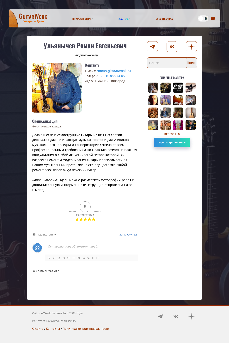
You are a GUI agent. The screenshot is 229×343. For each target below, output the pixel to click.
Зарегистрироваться (172, 142)
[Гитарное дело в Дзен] (191, 316)
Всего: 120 (172, 134)
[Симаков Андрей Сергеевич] (190, 125)
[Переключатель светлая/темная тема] (203, 18)
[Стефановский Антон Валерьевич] (165, 100)
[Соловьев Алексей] (190, 112)
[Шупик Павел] (165, 112)
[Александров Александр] (153, 100)
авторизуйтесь (128, 234)
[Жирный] (48, 258)
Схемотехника (164, 18)
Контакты (53, 329)
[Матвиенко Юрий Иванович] (165, 125)
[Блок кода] (83, 258)
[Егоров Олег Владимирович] (165, 87)
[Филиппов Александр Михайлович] (153, 125)
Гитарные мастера (172, 77)
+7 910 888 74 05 (112, 76)
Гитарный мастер (85, 55)
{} (93, 257)
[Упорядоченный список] (68, 258)
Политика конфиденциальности (86, 329)
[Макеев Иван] (178, 87)
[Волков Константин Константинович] (178, 125)
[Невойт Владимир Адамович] (178, 112)
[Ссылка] (88, 258)
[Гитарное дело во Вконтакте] (175, 316)
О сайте (37, 329)
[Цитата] (78, 258)
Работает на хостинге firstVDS (54, 321)
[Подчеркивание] (58, 258)
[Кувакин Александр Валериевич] (153, 112)
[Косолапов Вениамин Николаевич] (190, 100)
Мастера (123, 18)
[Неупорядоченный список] (73, 258)
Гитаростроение (81, 18)
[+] (98, 257)
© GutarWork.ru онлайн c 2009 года (57, 313)
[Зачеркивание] (63, 258)
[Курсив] (53, 258)
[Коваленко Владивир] (153, 87)
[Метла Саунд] (178, 100)
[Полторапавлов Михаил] (190, 87)
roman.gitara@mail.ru (114, 71)
